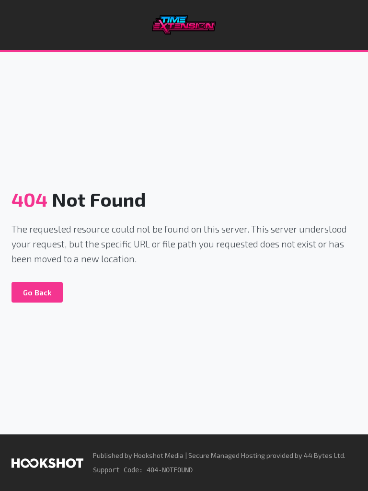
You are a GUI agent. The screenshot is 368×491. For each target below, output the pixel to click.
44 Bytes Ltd (324, 455)
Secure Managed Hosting (226, 455)
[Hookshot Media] (47, 462)
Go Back (37, 292)
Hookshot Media (159, 455)
